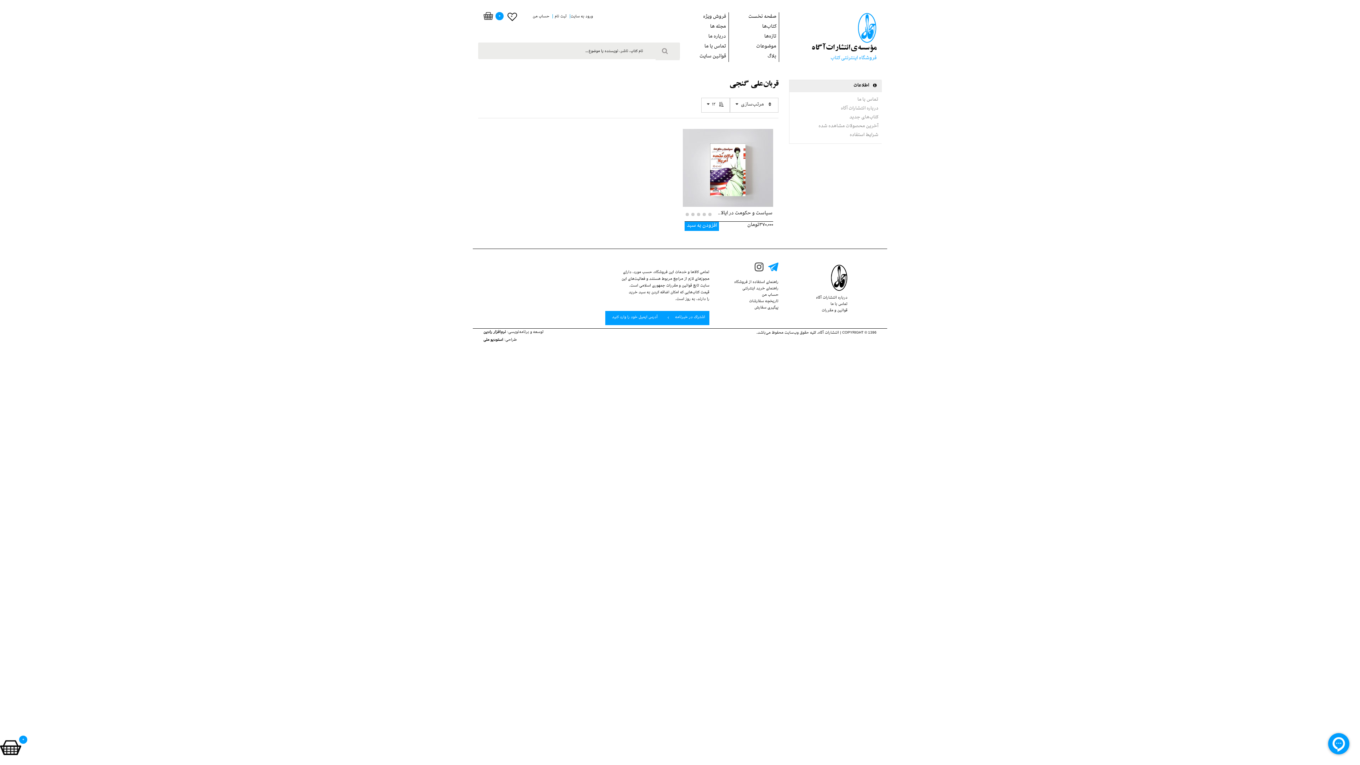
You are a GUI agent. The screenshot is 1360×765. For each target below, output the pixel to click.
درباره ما (717, 37)
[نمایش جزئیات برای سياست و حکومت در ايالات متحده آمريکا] (728, 162)
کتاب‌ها (769, 27)
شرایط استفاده (864, 135)
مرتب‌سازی (752, 105)
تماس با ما (715, 47)
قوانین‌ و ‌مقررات (835, 311)
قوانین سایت (712, 57)
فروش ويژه (714, 17)
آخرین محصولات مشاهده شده (848, 126)
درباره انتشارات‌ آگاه (859, 109)
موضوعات (766, 47)
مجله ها (718, 27)
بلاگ (771, 57)
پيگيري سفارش (766, 308)
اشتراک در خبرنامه (689, 317)
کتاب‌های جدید (863, 117)
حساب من (770, 295)
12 (713, 105)
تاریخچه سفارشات (763, 302)
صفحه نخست (762, 17)
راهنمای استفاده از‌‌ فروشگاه (756, 282)
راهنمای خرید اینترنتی (760, 289)
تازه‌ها (770, 37)
